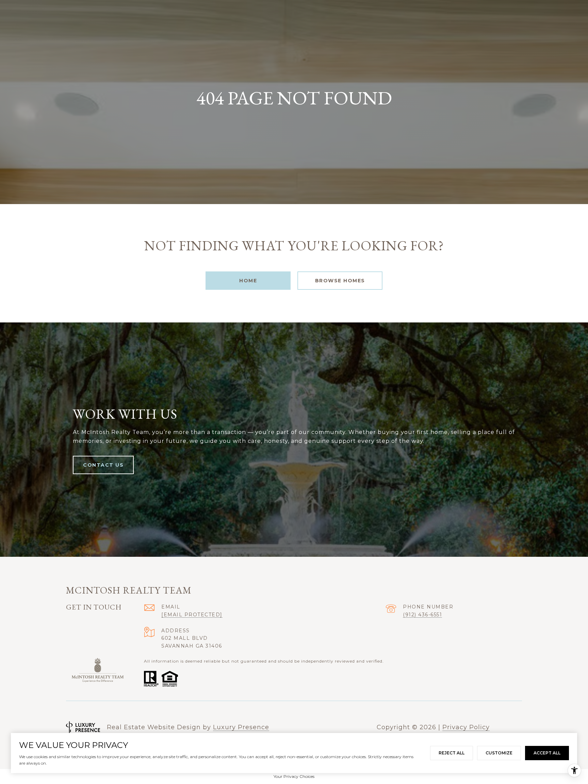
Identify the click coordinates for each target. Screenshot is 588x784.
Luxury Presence (241, 727)
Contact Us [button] (103, 465)
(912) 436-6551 (422, 615)
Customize (499, 752)
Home (248, 281)
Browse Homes (340, 281)
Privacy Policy (466, 727)
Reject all (451, 752)
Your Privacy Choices (294, 776)
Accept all (547, 752)
